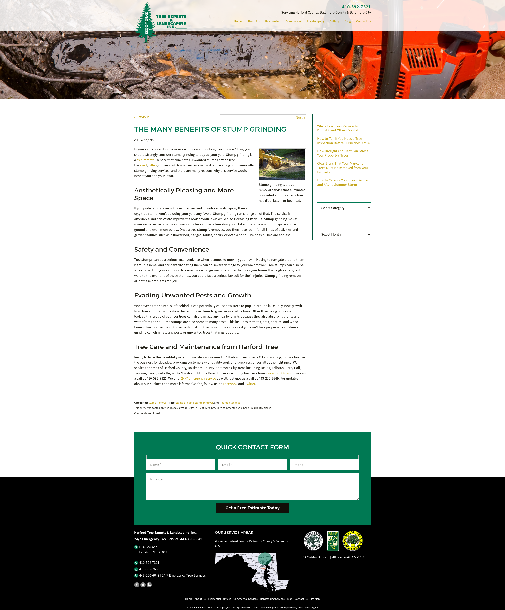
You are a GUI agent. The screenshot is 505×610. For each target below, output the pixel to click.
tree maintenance (229, 402)
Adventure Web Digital (307, 607)
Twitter (250, 384)
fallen (152, 165)
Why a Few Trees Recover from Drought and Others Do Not (339, 128)
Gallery (334, 21)
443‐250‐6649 (191, 539)
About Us (253, 21)
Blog (348, 21)
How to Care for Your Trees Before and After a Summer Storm (342, 182)
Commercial (294, 21)
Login (255, 607)
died (143, 165)
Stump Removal (157, 402)
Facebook (230, 384)
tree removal (146, 160)
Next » (300, 117)
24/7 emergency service (198, 378)
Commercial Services (245, 599)
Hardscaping (315, 21)
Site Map (315, 599)
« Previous (141, 117)
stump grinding (185, 402)
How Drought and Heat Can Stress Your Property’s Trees (342, 153)
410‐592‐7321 (356, 7)
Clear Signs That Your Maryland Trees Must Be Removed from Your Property (342, 167)
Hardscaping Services (272, 599)
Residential (272, 21)
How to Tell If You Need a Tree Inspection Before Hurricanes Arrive (343, 140)
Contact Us (363, 21)
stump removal (204, 402)
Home (238, 21)
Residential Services (219, 599)
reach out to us (279, 373)
